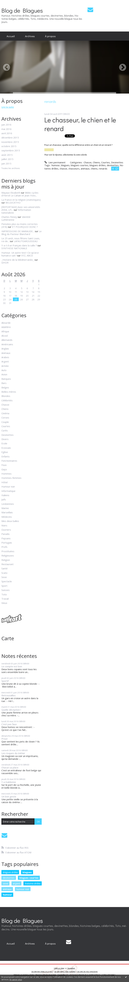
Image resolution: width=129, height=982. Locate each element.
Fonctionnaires (9, 460)
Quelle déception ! (11, 709)
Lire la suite (7, 107)
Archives (30, 36)
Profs (4, 546)
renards (103, 168)
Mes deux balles (10, 521)
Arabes (5, 357)
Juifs (3, 499)
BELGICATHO (13, 202)
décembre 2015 (10, 137)
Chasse (5, 404)
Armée (5, 365)
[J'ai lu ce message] (126, 977)
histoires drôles (32, 883)
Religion (5, 559)
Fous (4, 465)
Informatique (8, 491)
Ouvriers (6, 529)
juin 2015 (6, 163)
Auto (3, 370)
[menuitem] (10, 36)
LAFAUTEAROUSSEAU (26, 241)
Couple (5, 422)
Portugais (6, 542)
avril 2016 (6, 133)
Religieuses (7, 555)
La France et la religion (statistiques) (21, 199)
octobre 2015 (8, 146)
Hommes (6, 473)
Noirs (4, 525)
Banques (6, 378)
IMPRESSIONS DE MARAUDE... (17, 231)
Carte (7, 638)
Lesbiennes (7, 503)
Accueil (11, 36)
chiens (94, 168)
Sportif (5, 680)
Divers (4, 439)
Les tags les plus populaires (87, 972)
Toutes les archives (10, 168)
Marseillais (7, 512)
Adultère (6, 327)
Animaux (5, 353)
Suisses (5, 590)
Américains (7, 344)
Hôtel (4, 482)
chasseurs (73, 168)
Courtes (5, 426)
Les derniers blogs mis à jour (42, 972)
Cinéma (5, 413)
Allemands (6, 339)
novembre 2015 (10, 141)
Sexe (4, 577)
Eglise (4, 452)
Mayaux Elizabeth (10, 192)
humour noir (22, 889)
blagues (27, 872)
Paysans (6, 538)
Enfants (5, 456)
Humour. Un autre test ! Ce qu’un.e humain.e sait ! (20, 254)
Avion (4, 374)
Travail (5, 598)
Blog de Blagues (22, 10)
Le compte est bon (11, 666)
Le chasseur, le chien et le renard (80, 124)
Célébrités (7, 400)
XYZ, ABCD (27, 255)
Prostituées (7, 551)
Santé (4, 568)
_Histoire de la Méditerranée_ (17, 259)
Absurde (6, 322)
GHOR (4, 262)
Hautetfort (71, 968)
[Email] (90, 10)
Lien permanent (56, 162)
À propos (50, 36)
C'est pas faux (9, 724)
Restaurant (7, 564)
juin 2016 (6, 124)
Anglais (5, 348)
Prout (4, 738)
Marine (5, 508)
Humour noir (8, 486)
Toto (4, 594)
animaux (7, 889)
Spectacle (6, 581)
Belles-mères (8, 391)
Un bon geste (8, 796)
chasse (63, 168)
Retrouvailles (8, 695)
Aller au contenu (10, 2)
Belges (5, 387)
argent (16, 883)
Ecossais (6, 447)
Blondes (5, 396)
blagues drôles (10, 872)
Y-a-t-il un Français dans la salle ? (19, 245)
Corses (5, 417)
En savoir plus (16, 979)
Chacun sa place (9, 767)
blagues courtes (29, 877)
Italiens (5, 495)
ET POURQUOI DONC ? (25, 226)
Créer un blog (59, 968)
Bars (3, 383)
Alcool (4, 335)
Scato (4, 572)
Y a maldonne (8, 782)
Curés (4, 430)
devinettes (9, 877)
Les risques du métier (13, 753)
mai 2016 (6, 129)
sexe (5, 883)
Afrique (5, 331)
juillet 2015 (7, 159)
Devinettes (7, 434)
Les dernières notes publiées (65, 972)
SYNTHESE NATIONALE (14, 248)
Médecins (6, 516)
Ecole (4, 443)
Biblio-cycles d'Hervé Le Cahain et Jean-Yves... (19, 194)
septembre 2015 (10, 150)
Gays (4, 469)
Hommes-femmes (11, 477)
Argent (5, 361)
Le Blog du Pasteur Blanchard (21, 233)
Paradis (5, 534)
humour (7, 894)
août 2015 (7, 154)
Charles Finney (9, 216)
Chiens (4, 408)
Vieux (4, 602)
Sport (4, 585)
